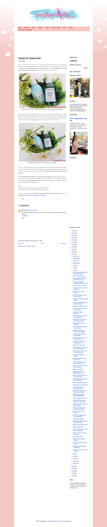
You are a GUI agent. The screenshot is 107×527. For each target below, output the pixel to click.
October (75, 261)
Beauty (34, 27)
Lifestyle (26, 27)
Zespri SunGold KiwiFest (78, 419)
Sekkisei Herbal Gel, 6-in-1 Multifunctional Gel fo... (79, 372)
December (75, 256)
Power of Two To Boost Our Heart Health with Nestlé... (80, 429)
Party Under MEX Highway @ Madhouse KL (79, 446)
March (74, 459)
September (75, 263)
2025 (73, 233)
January (75, 463)
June (74, 270)
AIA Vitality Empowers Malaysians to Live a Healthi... (80, 327)
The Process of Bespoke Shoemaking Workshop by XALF (80, 282)
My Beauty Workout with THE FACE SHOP (79, 323)
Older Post (63, 243)
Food (64, 27)
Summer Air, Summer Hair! (79, 345)
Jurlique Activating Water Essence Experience (78, 387)
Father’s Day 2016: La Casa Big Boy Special (79, 433)
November (75, 258)
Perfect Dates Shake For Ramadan (78, 312)
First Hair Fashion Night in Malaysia (79, 355)
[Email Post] (23, 198)
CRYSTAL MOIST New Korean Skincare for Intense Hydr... (79, 401)
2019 (73, 247)
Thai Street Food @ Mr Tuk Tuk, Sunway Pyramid (80, 295)
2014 (73, 469)
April (74, 456)
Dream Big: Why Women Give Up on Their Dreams (80, 309)
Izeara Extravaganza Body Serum (80, 398)
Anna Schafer (25, 210)
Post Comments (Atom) (29, 246)
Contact (70, 27)
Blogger (69, 521)
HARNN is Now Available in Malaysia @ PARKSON (78, 395)
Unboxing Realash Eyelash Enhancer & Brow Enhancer (79, 331)
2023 (73, 238)
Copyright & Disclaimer (25, 30)
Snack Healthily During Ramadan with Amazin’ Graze (80, 379)
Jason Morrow (59, 521)
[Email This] (19, 61)
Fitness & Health (56, 27)
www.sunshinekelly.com (75, 104)
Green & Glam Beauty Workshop (80, 382)
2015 (73, 466)
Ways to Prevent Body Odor (79, 276)
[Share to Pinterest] (24, 61)
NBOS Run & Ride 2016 (78, 369)
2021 (73, 242)
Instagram (42, 195)
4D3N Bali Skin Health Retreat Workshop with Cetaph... (79, 391)
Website (28, 195)
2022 (73, 240)
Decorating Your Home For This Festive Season (80, 359)
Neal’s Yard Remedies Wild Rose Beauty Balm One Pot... (80, 303)
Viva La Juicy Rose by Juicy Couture (78, 412)
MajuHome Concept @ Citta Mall (80, 424)
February (75, 461)
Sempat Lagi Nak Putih (78, 427)
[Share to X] (21, 61)
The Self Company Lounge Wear (80, 285)
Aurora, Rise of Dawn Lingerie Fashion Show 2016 (79, 415)
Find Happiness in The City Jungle (80, 385)
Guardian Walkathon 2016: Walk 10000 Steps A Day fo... (80, 278)
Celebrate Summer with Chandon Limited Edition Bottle (80, 348)
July (74, 268)
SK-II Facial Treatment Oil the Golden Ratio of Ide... (79, 342)
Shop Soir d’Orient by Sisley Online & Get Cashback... (79, 408)
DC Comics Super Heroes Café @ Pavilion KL (80, 288)
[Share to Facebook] (23, 61)
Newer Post (21, 243)
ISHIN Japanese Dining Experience (80, 306)
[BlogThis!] (20, 61)
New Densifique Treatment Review (79, 292)
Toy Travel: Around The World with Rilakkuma (79, 334)
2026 (73, 231)
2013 (73, 471)
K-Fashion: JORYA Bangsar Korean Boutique (80, 299)
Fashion (40, 27)
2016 (73, 254)
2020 (73, 245)
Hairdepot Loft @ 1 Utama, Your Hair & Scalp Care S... (80, 338)
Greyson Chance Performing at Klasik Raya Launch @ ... (79, 320)
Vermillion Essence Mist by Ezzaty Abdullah (80, 450)
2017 (73, 252)
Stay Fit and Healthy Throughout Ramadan (80, 443)
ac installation (25, 216)
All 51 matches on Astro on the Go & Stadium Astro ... (80, 351)
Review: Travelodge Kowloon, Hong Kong (78, 119)
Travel (47, 27)
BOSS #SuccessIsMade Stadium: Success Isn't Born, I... (80, 421)
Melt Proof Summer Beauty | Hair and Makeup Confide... (80, 272)
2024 (73, 235)
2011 (73, 476)
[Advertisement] (53, 44)
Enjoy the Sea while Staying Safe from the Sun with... (80, 375)
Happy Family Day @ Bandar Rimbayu (79, 439)
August (74, 265)
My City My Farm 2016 (78, 436)
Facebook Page (35, 195)
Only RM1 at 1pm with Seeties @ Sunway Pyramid (80, 404)
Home (19, 27)
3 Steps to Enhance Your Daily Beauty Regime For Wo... (79, 362)
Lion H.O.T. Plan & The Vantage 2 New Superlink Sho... (80, 316)
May (74, 454)
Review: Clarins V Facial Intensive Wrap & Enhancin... (80, 366)
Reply (23, 218)
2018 (73, 249)
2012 (73, 473)
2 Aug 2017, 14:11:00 (32, 210)
